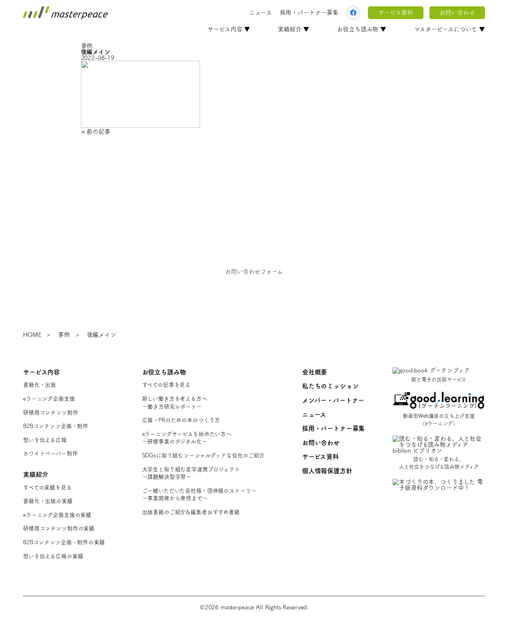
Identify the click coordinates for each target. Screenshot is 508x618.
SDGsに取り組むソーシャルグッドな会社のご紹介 (203, 455)
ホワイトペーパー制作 (50, 453)
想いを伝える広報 (45, 440)
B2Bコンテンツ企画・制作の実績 (64, 542)
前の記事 (98, 131)
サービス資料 (395, 12)
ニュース (260, 12)
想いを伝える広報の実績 (53, 556)
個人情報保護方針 (327, 471)
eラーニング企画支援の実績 (57, 515)
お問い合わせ (457, 12)
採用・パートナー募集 (309, 12)
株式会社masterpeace (65, 12)
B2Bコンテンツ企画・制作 (55, 426)
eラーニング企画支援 (49, 398)
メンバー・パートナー (333, 400)
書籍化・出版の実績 (48, 501)
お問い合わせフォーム (254, 271)
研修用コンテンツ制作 (50, 412)
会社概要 (314, 372)
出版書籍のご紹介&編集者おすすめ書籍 (191, 512)
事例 (64, 335)
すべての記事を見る (166, 385)
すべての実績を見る (47, 487)
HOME (32, 335)
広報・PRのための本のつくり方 (181, 420)
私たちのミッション (330, 386)
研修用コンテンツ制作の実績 (58, 528)
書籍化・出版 (39, 385)
